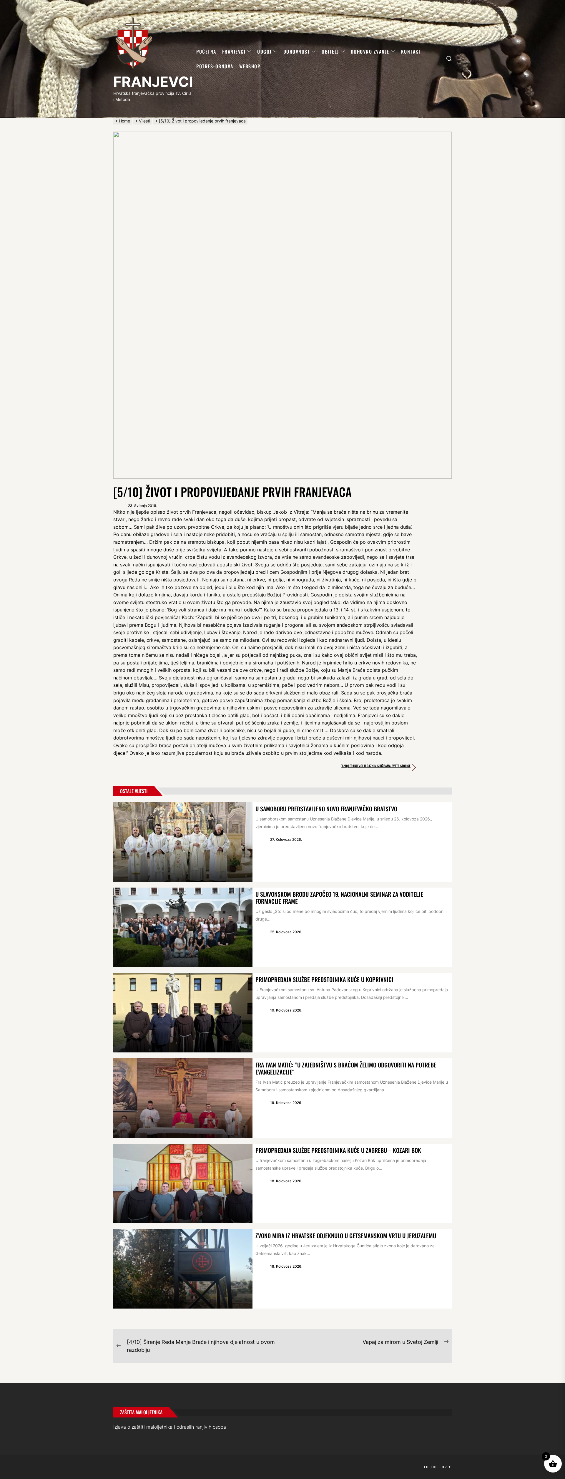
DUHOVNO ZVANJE (370, 51)
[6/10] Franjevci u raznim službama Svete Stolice (376, 765)
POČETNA (206, 51)
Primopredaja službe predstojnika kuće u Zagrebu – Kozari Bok (338, 1150)
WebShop (249, 66)
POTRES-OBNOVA (214, 66)
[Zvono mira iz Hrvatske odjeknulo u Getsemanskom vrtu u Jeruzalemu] (182, 1269)
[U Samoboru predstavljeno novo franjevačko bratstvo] (182, 842)
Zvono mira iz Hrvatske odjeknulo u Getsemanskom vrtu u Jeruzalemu (345, 1235)
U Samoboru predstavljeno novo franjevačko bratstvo (326, 808)
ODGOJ (264, 51)
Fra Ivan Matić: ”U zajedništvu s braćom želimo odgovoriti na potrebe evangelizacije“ (345, 1068)
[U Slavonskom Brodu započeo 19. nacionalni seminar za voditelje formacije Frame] (182, 927)
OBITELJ (330, 51)
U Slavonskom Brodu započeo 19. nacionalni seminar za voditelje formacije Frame (339, 898)
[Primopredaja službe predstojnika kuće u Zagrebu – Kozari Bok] (182, 1183)
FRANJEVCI (153, 81)
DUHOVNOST (296, 51)
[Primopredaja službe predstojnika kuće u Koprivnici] (182, 1012)
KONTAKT (411, 51)
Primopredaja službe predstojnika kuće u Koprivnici (324, 979)
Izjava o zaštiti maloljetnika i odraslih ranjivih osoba (169, 1427)
